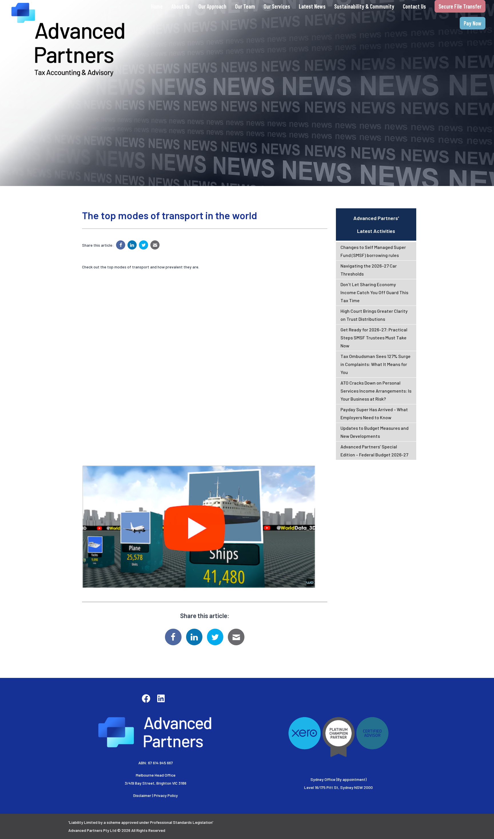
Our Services (277, 6)
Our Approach (212, 6)
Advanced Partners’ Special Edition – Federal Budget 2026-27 (374, 450)
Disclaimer (142, 795)
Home (157, 6)
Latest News (312, 6)
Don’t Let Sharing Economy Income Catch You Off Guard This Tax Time (374, 292)
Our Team (245, 6)
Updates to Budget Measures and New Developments (374, 432)
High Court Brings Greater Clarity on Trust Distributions (374, 315)
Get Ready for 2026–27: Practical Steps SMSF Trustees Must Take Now (373, 337)
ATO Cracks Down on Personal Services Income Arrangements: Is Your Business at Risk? (375, 390)
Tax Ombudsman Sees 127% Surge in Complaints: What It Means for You (375, 364)
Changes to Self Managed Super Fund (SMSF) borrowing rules (373, 251)
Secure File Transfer (460, 6)
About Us (180, 6)
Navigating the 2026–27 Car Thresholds (368, 269)
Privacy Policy (166, 795)
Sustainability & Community (364, 6)
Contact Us (414, 6)
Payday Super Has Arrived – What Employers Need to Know (374, 413)
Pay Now (472, 23)
